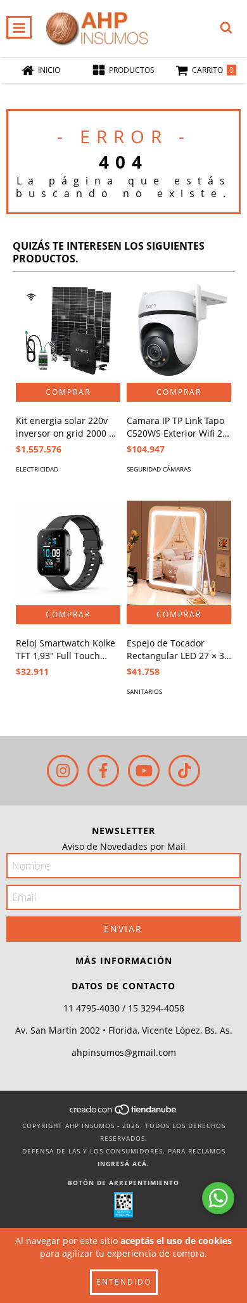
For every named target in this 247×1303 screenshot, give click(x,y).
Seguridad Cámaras (159, 469)
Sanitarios (144, 691)
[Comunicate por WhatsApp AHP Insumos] (218, 1198)
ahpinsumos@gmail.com (124, 1052)
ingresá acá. (123, 1163)
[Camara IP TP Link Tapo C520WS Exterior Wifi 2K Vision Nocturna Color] (179, 330)
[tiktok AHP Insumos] (184, 770)
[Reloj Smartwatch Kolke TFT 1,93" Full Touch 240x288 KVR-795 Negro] (68, 553)
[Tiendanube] (123, 1112)
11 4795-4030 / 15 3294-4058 (123, 1008)
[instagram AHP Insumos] (63, 770)
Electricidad (37, 469)
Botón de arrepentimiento (123, 1182)
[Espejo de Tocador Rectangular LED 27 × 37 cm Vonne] (179, 553)
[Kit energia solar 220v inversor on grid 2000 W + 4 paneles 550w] (68, 330)
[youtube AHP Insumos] (144, 770)
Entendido (123, 1281)
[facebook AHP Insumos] (103, 770)
